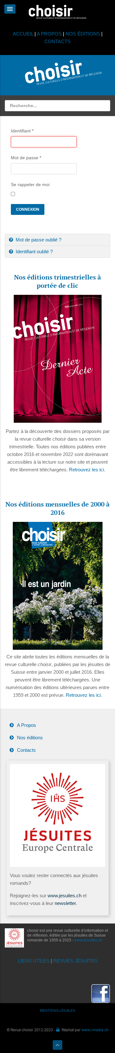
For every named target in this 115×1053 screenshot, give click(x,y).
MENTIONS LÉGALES (57, 1010)
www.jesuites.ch (64, 895)
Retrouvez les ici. (84, 695)
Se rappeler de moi (30, 184)
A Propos (26, 725)
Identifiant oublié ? (33, 251)
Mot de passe (26, 157)
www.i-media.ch (95, 1029)
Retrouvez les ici (86, 469)
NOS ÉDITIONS (82, 33)
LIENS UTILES (34, 960)
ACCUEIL (23, 33)
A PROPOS (49, 33)
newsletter (65, 903)
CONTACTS (57, 41)
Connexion (27, 209)
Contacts (26, 750)
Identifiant (22, 130)
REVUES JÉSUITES (75, 960)
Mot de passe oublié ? (37, 239)
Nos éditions (30, 737)
